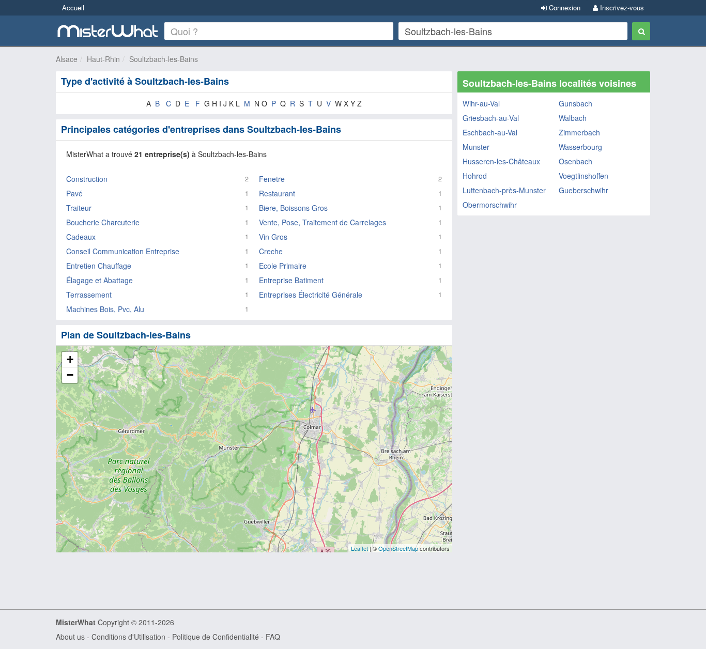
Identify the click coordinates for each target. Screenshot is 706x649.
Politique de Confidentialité (215, 636)
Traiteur (78, 208)
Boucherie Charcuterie (103, 222)
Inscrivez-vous (621, 7)
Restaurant (277, 193)
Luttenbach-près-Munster (504, 190)
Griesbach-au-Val (491, 118)
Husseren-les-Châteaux (501, 161)
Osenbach (575, 161)
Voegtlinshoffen (583, 176)
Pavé (74, 193)
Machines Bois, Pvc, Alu (105, 309)
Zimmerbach (579, 132)
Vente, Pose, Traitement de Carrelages (322, 222)
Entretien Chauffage (98, 265)
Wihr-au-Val (481, 103)
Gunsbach (575, 103)
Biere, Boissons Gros (293, 208)
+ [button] (70, 359)
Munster (476, 147)
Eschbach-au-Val (490, 132)
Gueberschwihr (583, 190)
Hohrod (475, 176)
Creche (271, 251)
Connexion (563, 7)
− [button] (70, 374)
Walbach (573, 118)
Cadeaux (81, 236)
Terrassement (89, 294)
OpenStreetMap (398, 548)
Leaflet (359, 548)
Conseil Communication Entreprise (122, 251)
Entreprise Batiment (291, 280)
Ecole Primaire (282, 265)
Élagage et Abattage (99, 280)
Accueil (73, 7)
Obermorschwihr (490, 204)
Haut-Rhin (103, 59)
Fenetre (272, 179)
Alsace (67, 59)
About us (70, 636)
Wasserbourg (580, 147)
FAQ (273, 636)
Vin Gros (273, 236)
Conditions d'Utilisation (128, 636)
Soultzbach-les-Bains (163, 59)
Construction (87, 179)
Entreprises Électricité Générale (310, 294)
